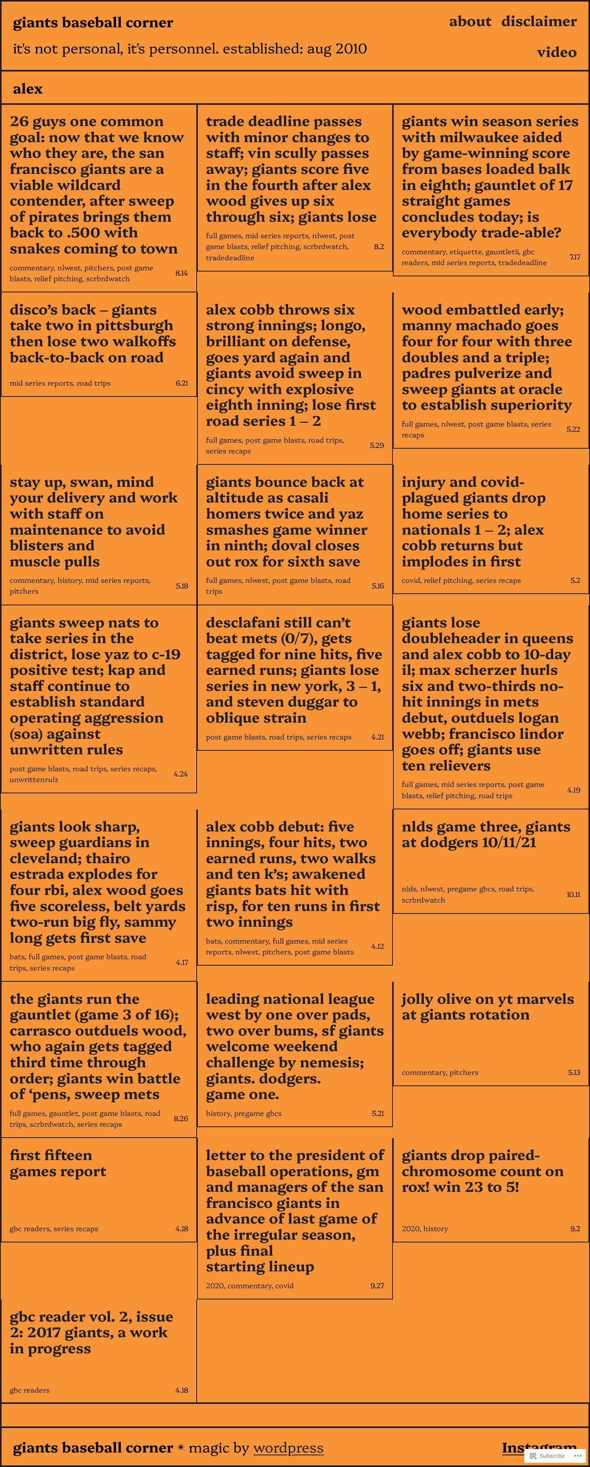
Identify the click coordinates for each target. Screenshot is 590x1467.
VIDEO (557, 51)
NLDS (409, 888)
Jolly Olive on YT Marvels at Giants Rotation (488, 1006)
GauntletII (502, 251)
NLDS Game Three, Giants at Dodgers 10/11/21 (486, 833)
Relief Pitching (58, 278)
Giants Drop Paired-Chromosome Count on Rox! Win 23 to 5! (483, 1170)
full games (223, 235)
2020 (215, 1285)
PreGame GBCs (470, 888)
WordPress (288, 1446)
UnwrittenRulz (34, 779)
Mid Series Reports (276, 235)
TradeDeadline (230, 257)
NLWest (68, 267)
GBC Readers (29, 1228)
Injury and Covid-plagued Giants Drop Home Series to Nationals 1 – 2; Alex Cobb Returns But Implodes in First (474, 520)
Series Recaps (228, 450)
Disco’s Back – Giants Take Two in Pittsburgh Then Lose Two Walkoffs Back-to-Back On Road (93, 332)
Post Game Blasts (274, 440)
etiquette (466, 251)
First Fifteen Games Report (58, 1162)
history (69, 580)
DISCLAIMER (539, 20)
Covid (411, 580)
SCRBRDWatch (108, 278)
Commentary (31, 267)
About (470, 20)
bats (17, 956)
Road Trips (94, 383)
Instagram (539, 1446)
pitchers (98, 267)
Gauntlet (63, 1113)
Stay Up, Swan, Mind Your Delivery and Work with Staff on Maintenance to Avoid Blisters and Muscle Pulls (94, 520)
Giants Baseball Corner (93, 21)
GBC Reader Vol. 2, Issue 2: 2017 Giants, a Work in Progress (91, 1331)
